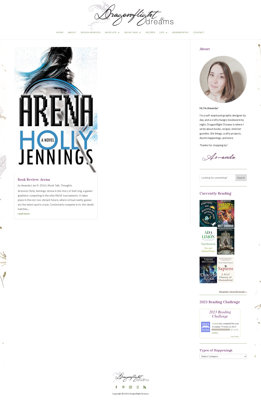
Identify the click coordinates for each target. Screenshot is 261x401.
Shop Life (111, 32)
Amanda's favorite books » (233, 291)
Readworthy (180, 32)
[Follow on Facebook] (116, 387)
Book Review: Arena (34, 179)
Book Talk (131, 32)
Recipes (150, 32)
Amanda (26, 185)
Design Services (90, 32)
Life (162, 32)
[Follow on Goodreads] (137, 387)
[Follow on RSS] (145, 387)
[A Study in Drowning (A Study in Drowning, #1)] (225, 253)
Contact (198, 32)
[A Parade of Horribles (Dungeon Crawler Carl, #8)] (225, 226)
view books (235, 336)
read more (24, 213)
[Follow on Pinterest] (123, 387)
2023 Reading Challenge (220, 314)
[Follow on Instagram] (130, 387)
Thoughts (66, 185)
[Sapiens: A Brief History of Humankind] (225, 281)
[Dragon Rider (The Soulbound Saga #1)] (208, 282)
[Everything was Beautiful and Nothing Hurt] (208, 225)
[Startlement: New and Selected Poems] (208, 254)
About (72, 32)
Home (60, 32)
